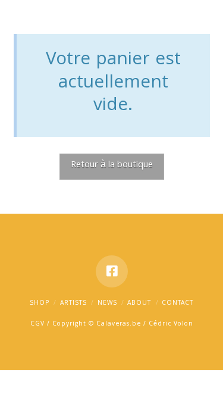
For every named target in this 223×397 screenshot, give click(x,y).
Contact (177, 303)
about (139, 303)
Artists (73, 303)
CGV (37, 324)
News (107, 303)
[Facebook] (112, 271)
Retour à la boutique (112, 165)
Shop (39, 303)
